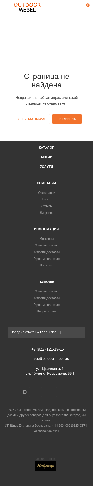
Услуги (46, 167)
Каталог (46, 147)
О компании (46, 192)
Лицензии (46, 213)
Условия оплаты (46, 245)
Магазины (47, 238)
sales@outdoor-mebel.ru (50, 359)
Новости (46, 199)
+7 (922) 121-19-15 (47, 349)
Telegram (37, 392)
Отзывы (46, 206)
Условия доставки (47, 252)
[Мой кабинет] (76, 7)
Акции (46, 157)
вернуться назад (31, 119)
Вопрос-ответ (46, 311)
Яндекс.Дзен (61, 392)
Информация (46, 229)
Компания (46, 183)
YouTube (49, 392)
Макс (25, 392)
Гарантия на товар (46, 259)
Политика (46, 265)
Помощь (47, 282)
